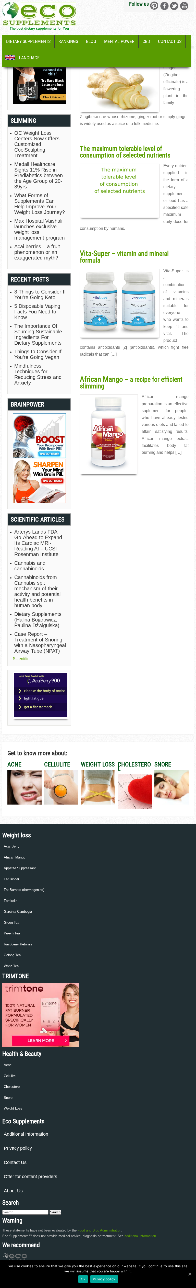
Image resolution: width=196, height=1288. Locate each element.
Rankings (68, 41)
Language (29, 57)
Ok (83, 1279)
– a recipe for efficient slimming (131, 383)
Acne (7, 1065)
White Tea (11, 966)
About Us (13, 1190)
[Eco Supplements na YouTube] (184, 5)
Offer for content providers (30, 1176)
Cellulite (10, 1076)
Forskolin (10, 901)
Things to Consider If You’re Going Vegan (38, 354)
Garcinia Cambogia (18, 911)
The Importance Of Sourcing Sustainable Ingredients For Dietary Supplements (38, 334)
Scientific (21, 659)
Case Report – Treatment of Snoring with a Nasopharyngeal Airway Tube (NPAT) (40, 642)
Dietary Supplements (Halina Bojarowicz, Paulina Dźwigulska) (38, 619)
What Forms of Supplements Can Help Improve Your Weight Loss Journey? (39, 204)
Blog (91, 41)
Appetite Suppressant (20, 868)
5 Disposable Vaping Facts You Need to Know (37, 311)
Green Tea (11, 922)
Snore (8, 1098)
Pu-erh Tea (12, 933)
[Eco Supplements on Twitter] (174, 5)
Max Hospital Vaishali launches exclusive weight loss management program (39, 229)
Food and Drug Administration (99, 1230)
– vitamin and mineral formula (124, 257)
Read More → (90, 134)
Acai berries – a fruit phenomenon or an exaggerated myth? (37, 252)
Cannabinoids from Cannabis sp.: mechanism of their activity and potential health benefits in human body (37, 591)
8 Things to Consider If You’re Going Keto (40, 294)
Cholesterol (12, 1087)
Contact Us (169, 41)
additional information (140, 1236)
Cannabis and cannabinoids (29, 565)
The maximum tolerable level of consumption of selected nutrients (125, 152)
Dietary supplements (28, 41)
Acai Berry (11, 846)
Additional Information (26, 1134)
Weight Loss (13, 1108)
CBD (146, 41)
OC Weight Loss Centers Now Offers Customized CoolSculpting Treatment (36, 144)
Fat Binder (11, 879)
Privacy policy (18, 1148)
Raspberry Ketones (18, 944)
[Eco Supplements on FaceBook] (154, 5)
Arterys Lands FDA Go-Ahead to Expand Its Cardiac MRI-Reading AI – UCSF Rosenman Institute (38, 543)
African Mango (14, 857)
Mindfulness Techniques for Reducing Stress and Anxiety (38, 374)
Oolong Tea (12, 955)
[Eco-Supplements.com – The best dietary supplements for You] (39, 24)
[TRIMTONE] (40, 1046)
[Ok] (189, 1273)
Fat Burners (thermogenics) (24, 890)
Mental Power (119, 41)
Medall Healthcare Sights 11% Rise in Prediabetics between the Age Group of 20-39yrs (38, 175)
